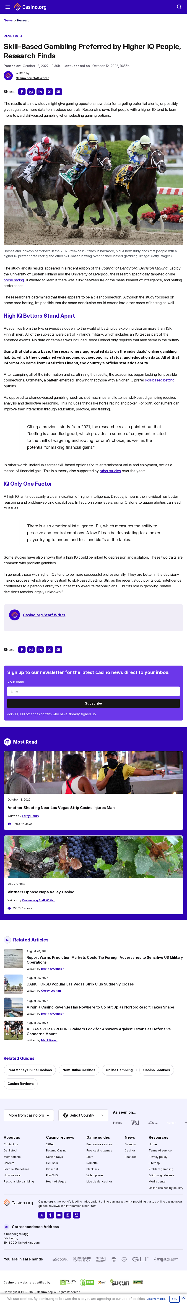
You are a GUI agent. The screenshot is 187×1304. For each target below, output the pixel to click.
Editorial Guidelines (16, 1169)
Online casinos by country (166, 1187)
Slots (89, 1156)
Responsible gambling (19, 1181)
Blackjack (92, 1169)
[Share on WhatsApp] (31, 91)
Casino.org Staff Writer (32, 78)
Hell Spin (52, 1163)
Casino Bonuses (156, 1070)
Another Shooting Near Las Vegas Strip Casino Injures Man (61, 807)
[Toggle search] (179, 7)
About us (12, 1137)
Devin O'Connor (52, 968)
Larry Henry (30, 816)
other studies (110, 471)
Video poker (94, 1175)
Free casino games (99, 1150)
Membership (12, 1156)
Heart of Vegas (56, 1181)
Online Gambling (119, 1070)
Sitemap (154, 1163)
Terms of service (160, 1150)
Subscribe (93, 703)
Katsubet (52, 1169)
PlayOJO (52, 1175)
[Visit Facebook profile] (50, 1215)
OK (174, 1299)
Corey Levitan (51, 990)
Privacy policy (158, 1156)
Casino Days (54, 1156)
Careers (9, 1163)
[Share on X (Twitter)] (49, 91)
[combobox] (29, 1115)
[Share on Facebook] (22, 91)
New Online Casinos (78, 1070)
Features (131, 1156)
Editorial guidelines (161, 1175)
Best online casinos (99, 1144)
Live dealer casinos (99, 1181)
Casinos (130, 1150)
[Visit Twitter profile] (41, 1215)
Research (24, 20)
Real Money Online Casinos (30, 1070)
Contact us (11, 1144)
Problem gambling (161, 1169)
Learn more (155, 1299)
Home (153, 1144)
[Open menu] (8, 7)
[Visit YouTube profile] (59, 1215)
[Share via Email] (58, 91)
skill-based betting (159, 380)
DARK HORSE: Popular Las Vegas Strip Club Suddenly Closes (80, 984)
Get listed (10, 1150)
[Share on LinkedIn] (40, 91)
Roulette (92, 1163)
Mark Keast (49, 1040)
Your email (15, 682)
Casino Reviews (21, 1084)
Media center (157, 1181)
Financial (130, 1144)
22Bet (50, 1144)
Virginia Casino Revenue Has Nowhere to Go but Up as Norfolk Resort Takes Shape (100, 1007)
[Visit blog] (76, 1215)
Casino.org (45, 1292)
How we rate (12, 1175)
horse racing (14, 280)
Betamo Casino (56, 1150)
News (8, 20)
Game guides (98, 1137)
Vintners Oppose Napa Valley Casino (41, 892)
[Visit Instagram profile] (67, 1215)
